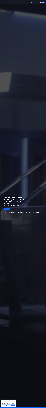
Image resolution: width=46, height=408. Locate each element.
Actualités (32, 2)
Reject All (9, 405)
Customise (4, 405)
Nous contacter (42, 2)
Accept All (13, 405)
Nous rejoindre (27, 2)
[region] (8, 403)
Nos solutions (17, 2)
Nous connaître (22, 2)
